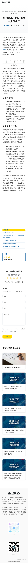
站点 (5, 308)
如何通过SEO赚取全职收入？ (9, 243)
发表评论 (7, 336)
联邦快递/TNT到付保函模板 (9, 233)
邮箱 (5, 302)
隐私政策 (18, 561)
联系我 (17, 503)
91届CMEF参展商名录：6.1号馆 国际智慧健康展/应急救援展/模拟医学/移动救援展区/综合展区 (13, 476)
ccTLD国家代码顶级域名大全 (9, 240)
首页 (3, 11)
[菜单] (25, 2)
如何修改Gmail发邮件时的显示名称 (11, 246)
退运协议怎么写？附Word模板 (12, 367)
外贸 (15, 11)
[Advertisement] (14, 210)
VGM (4, 50)
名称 (5, 296)
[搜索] (20, 2)
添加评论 (7, 314)
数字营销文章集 (9, 11)
